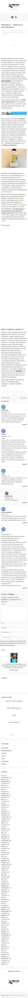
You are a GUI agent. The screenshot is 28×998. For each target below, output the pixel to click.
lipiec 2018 (4, 870)
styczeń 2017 (4, 905)
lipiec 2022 (4, 785)
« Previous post (5, 398)
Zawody (3, 764)
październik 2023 (6, 777)
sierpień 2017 (5, 891)
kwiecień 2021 (5, 805)
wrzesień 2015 (5, 937)
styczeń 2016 (5, 929)
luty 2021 (3, 809)
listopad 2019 (5, 838)
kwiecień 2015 (5, 947)
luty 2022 (4, 789)
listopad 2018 (5, 862)
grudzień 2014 (5, 954)
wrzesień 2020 (5, 819)
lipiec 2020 (4, 823)
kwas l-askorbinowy (6, 512)
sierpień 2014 (5, 962)
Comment (3, 603)
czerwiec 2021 (5, 801)
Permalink (3, 34)
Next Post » (24, 398)
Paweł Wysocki (4, 30)
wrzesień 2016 (5, 913)
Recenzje (4, 753)
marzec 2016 (5, 925)
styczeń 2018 (5, 882)
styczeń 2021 (5, 811)
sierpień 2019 (5, 844)
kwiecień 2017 (5, 899)
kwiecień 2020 (5, 829)
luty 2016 (3, 927)
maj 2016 (3, 921)
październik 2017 (6, 888)
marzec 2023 (5, 779)
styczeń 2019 (5, 858)
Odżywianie (6, 32)
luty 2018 (3, 880)
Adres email (4, 627)
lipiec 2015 (4, 941)
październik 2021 (6, 795)
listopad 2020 (5, 815)
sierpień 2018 (5, 868)
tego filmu (19, 371)
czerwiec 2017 (5, 895)
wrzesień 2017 (5, 890)
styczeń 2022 (5, 791)
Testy (2, 758)
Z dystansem (5, 761)
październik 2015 (6, 935)
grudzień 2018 (5, 860)
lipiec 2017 (4, 893)
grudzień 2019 (5, 836)
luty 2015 (3, 951)
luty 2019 (3, 856)
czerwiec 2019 (5, 848)
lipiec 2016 (4, 917)
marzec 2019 (5, 854)
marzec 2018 (5, 878)
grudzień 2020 (5, 813)
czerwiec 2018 (5, 872)
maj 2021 (3, 803)
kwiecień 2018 (5, 876)
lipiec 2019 (4, 846)
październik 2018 (6, 864)
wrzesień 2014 (5, 960)
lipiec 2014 (4, 964)
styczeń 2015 (4, 952)
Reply (24, 424)
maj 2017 (3, 897)
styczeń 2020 (5, 834)
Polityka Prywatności (5, 995)
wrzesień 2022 (5, 783)
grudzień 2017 (5, 884)
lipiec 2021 (4, 799)
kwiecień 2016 (5, 923)
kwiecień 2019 (5, 852)
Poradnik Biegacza (13, 32)
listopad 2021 (5, 793)
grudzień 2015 (5, 931)
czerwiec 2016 (5, 919)
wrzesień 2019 (5, 842)
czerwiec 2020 (5, 825)
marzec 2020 (5, 831)
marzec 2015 (4, 949)
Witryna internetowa (5, 632)
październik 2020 (6, 817)
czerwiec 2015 (5, 943)
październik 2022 (6, 781)
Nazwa (3, 623)
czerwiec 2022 (5, 787)
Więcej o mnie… (14, 670)
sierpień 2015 (5, 939)
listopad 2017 (5, 886)
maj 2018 (3, 874)
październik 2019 (6, 840)
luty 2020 (4, 832)
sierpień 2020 (5, 821)
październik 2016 (6, 911)
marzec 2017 (4, 901)
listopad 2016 (5, 909)
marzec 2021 (5, 807)
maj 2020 (4, 827)
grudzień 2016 (5, 907)
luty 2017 (3, 903)
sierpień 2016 (5, 915)
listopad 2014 (5, 956)
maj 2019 (3, 850)
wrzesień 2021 (5, 797)
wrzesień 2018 (5, 866)
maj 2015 (3, 945)
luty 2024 (4, 775)
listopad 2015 (5, 933)
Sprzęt (3, 756)
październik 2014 (6, 958)
